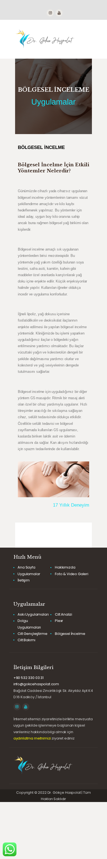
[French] (23, 6)
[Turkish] (34, 6)
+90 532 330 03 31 (28, 677)
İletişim (24, 580)
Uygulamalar (53, 102)
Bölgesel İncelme (70, 633)
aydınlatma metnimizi (32, 738)
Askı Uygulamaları (33, 614)
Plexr (59, 620)
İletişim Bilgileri (33, 667)
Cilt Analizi (63, 614)
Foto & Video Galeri (71, 574)
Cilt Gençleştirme (32, 633)
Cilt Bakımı (26, 640)
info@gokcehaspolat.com (36, 684)
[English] (17, 6)
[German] (28, 6)
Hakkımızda (65, 567)
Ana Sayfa (26, 567)
